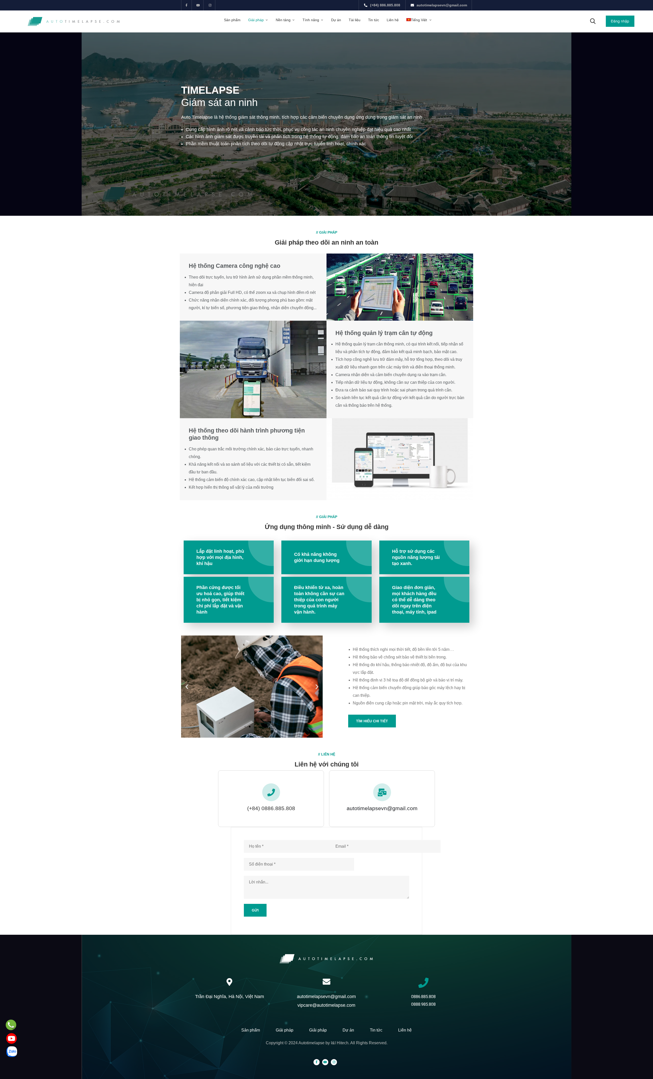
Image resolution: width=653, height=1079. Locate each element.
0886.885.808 (423, 996)
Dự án (336, 20)
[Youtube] (198, 5)
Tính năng (311, 20)
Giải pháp (256, 20)
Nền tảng (283, 20)
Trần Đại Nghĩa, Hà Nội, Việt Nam (229, 996)
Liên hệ (393, 20)
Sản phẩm (232, 20)
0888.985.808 (423, 1004)
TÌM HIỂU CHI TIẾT (372, 721)
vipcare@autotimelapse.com (326, 1005)
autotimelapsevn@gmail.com (382, 808)
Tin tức (373, 20)
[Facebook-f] (186, 5)
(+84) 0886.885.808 (271, 808)
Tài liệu (354, 20)
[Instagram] (210, 5)
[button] (620, 21)
